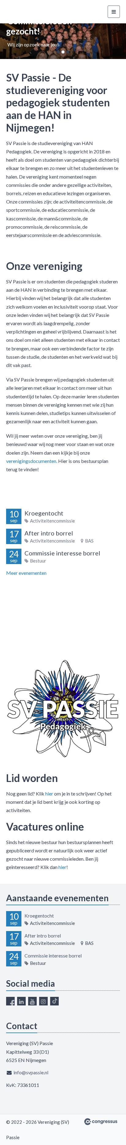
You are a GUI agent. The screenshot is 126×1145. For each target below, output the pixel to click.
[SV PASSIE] (29, 11)
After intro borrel (48, 533)
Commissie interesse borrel (62, 553)
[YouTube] (32, 1001)
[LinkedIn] (21, 1001)
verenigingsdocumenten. (31, 461)
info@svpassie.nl (30, 1072)
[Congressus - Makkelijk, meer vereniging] (101, 1121)
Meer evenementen (26, 573)
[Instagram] (43, 1001)
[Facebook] (10, 1001)
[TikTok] (54, 1001)
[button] (9, 41)
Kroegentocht (43, 513)
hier (49, 793)
